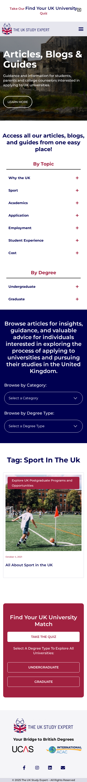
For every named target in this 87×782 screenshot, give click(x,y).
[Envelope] (63, 768)
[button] (81, 29)
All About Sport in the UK (29, 565)
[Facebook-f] (24, 768)
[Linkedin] (50, 768)
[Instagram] (37, 768)
